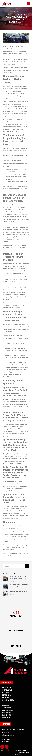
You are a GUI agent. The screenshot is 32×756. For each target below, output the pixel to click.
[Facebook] (2, 747)
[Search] (27, 566)
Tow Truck (16, 11)
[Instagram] (7, 747)
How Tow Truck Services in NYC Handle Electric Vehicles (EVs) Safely (18, 578)
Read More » (12, 581)
